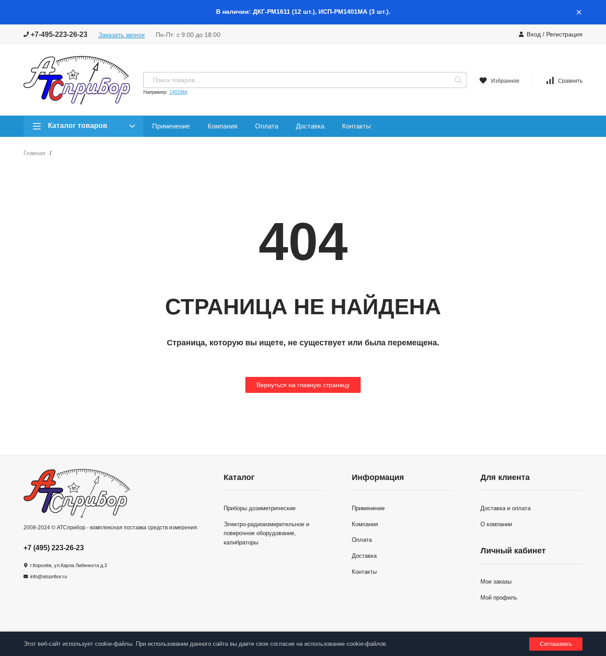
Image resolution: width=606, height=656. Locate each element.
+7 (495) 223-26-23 (54, 548)
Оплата (266, 126)
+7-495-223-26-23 (58, 34)
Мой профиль (498, 597)
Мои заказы (496, 581)
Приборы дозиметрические (259, 508)
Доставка (310, 126)
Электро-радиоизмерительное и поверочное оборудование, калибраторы (266, 533)
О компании (496, 524)
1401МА (178, 92)
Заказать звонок (121, 34)
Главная (34, 153)
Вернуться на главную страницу (303, 384)
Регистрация (564, 34)
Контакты (356, 126)
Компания (222, 126)
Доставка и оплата (505, 508)
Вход (534, 34)
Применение (171, 126)
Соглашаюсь (556, 644)
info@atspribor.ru (48, 576)
